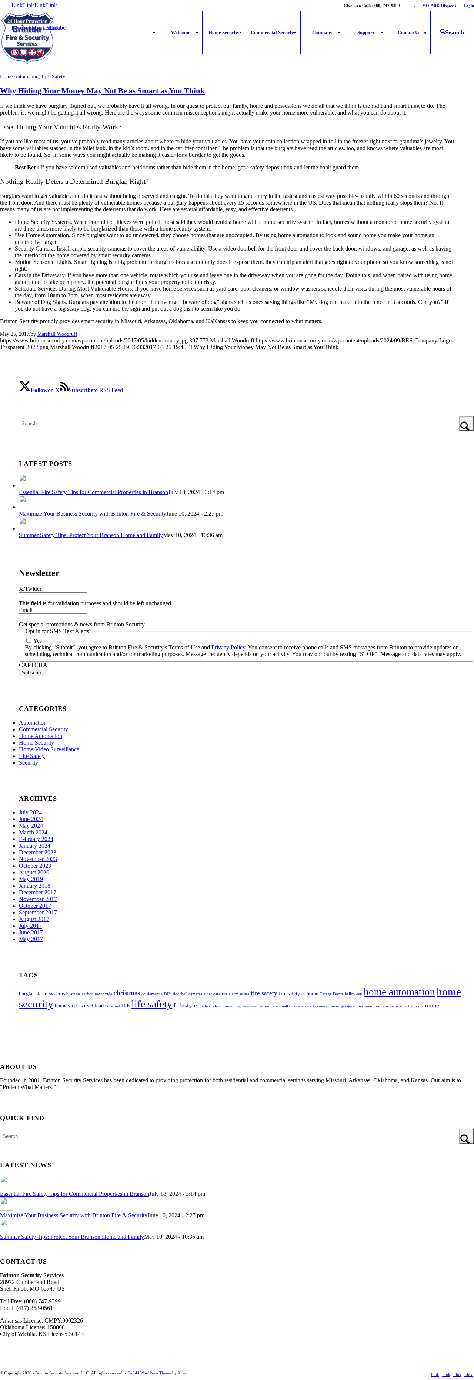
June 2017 (31, 932)
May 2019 (31, 879)
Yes (37, 641)
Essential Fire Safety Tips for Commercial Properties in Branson (93, 492)
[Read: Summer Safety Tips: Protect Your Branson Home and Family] (25, 528)
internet (113, 1006)
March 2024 (33, 832)
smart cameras (317, 1006)
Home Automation (19, 76)
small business (291, 1006)
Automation (33, 722)
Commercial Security (43, 729)
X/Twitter (30, 589)
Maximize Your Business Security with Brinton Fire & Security (92, 513)
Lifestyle (185, 1005)
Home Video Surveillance (49, 749)
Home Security (36, 742)
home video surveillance (80, 1006)
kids (125, 1006)
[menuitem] (439, 5)
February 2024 (36, 839)
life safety (151, 1004)
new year (250, 1006)
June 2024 (31, 819)
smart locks (409, 1006)
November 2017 (38, 899)
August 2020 (34, 872)
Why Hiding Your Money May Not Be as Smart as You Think (102, 90)
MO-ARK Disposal (439, 5)
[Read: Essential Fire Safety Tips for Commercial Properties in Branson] (25, 485)
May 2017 (31, 939)
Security (28, 763)
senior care (268, 1006)
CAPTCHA (33, 665)
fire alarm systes (235, 994)
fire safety (264, 993)
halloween (353, 994)
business (73, 994)
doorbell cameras (187, 994)
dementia (155, 994)
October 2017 (35, 906)
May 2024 (31, 826)
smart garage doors (346, 1006)
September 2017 (38, 912)
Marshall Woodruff (57, 334)
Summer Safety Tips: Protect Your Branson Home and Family (91, 535)
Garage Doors (331, 994)
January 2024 (34, 846)
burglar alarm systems (42, 993)
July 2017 (30, 926)
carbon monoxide (97, 994)
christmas (127, 993)
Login (469, 5)
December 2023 (37, 852)
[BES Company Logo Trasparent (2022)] (27, 38)
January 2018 (34, 886)
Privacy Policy (228, 647)
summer (431, 1005)
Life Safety (53, 76)
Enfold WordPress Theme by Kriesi (157, 1373)
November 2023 (38, 859)
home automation (399, 991)
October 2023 (35, 866)
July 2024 (30, 812)
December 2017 (37, 892)
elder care (212, 994)
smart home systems (381, 1006)
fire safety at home (298, 993)
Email (26, 610)
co (143, 994)
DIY (167, 994)
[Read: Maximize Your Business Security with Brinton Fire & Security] (25, 507)
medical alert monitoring (219, 1006)
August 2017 (34, 919)
